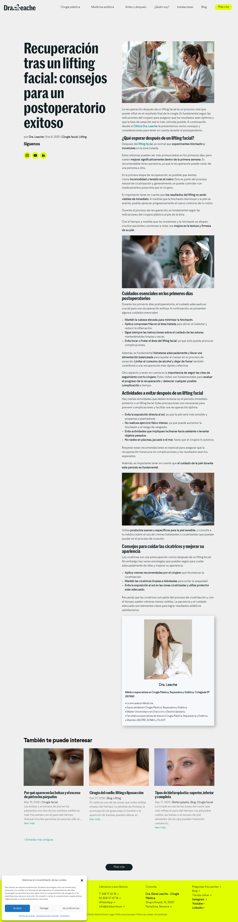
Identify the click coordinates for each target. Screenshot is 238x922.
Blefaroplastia (180, 802)
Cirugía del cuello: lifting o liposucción (116, 793)
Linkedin (197, 908)
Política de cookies (27, 916)
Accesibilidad (161, 915)
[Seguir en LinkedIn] (43, 155)
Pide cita (223, 7)
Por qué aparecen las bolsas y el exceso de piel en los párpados (52, 795)
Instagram (198, 899)
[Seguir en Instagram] (27, 155)
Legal (111, 915)
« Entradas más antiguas (38, 839)
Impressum (65, 916)
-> (109, 894)
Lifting (83, 137)
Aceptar (17, 908)
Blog (204, 7)
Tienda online (200, 895)
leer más (29, 823)
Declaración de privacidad (47, 916)
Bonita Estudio (101, 915)
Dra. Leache (36, 137)
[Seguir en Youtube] (35, 155)
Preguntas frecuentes (205, 887)
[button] (82, 880)
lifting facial (145, 144)
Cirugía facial (70, 137)
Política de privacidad (125, 915)
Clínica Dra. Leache (145, 126)
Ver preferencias (70, 908)
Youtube (197, 903)
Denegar (44, 908)
